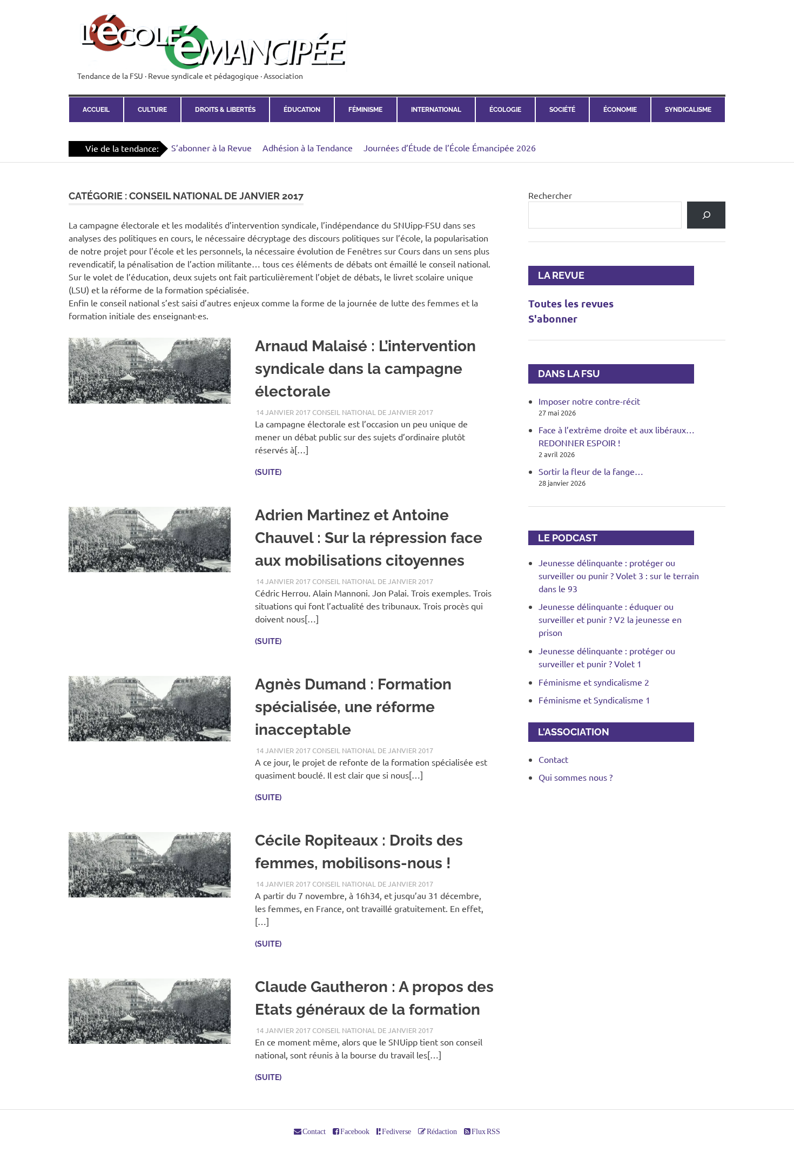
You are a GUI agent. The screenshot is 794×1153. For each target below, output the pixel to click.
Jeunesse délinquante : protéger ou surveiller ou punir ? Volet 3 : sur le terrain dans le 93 (619, 575)
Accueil (96, 109)
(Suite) (268, 472)
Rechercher (550, 195)
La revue (556, 275)
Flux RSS (485, 1131)
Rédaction (441, 1131)
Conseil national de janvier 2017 (372, 412)
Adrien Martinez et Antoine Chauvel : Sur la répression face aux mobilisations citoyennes (368, 537)
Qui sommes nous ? (576, 777)
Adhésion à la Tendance (308, 147)
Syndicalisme (688, 109)
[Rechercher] (706, 215)
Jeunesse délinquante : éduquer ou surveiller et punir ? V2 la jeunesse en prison (610, 619)
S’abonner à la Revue (211, 147)
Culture (152, 109)
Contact (553, 759)
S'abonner (552, 318)
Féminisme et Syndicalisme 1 (594, 699)
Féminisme (365, 109)
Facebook (354, 1131)
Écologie (505, 109)
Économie (620, 109)
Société (562, 109)
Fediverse (396, 1131)
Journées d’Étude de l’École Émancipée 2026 (450, 147)
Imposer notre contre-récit (589, 400)
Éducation (302, 109)
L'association (568, 732)
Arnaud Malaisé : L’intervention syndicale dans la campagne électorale (365, 368)
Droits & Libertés (225, 109)
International (436, 109)
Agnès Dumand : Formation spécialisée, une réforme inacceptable (353, 707)
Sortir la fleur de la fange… (591, 471)
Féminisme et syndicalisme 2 (594, 681)
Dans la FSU (564, 373)
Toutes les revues (571, 303)
